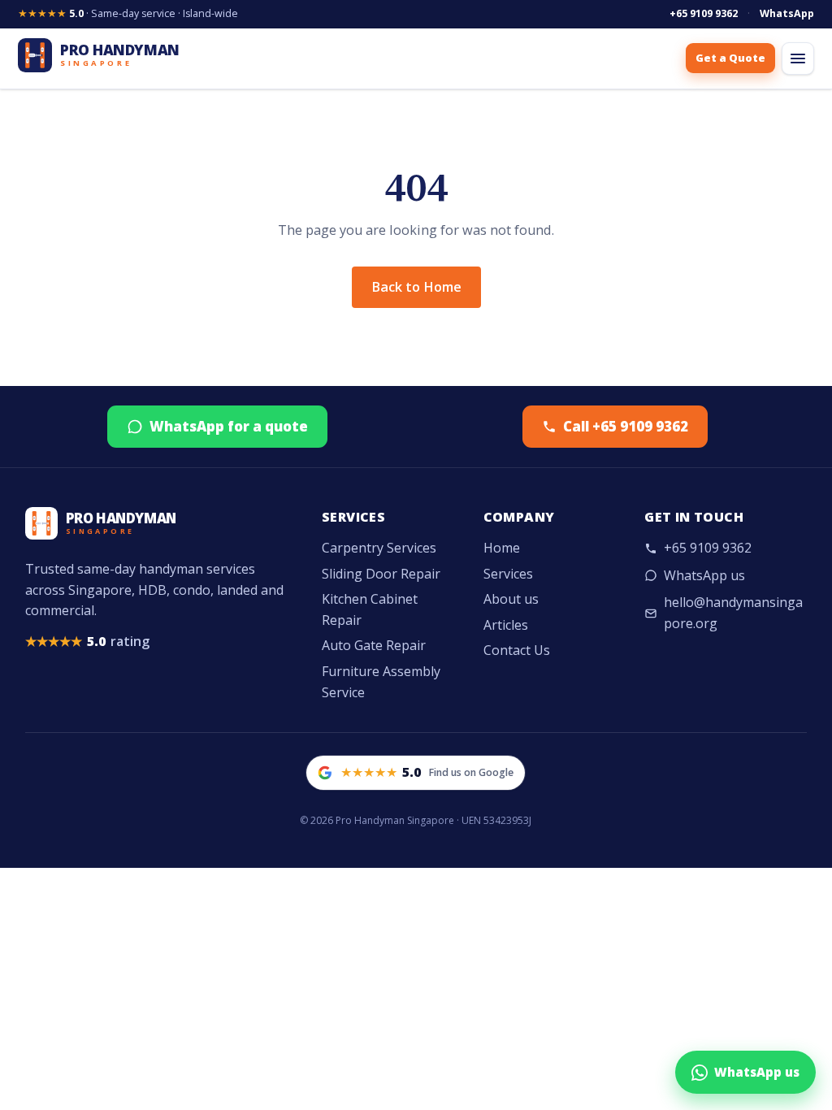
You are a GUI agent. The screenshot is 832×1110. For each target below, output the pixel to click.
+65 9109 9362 (704, 13)
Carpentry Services (379, 548)
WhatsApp (787, 13)
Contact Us (516, 650)
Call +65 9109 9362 (625, 426)
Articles (505, 625)
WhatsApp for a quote (229, 426)
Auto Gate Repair (374, 645)
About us (511, 599)
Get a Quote (730, 57)
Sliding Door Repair (381, 574)
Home (501, 548)
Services (508, 574)
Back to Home (416, 287)
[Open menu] (798, 58)
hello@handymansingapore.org (733, 612)
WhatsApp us (704, 575)
